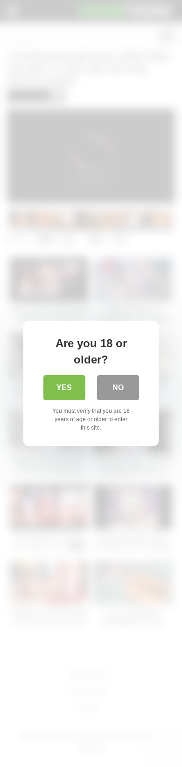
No (118, 387)
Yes (64, 387)
